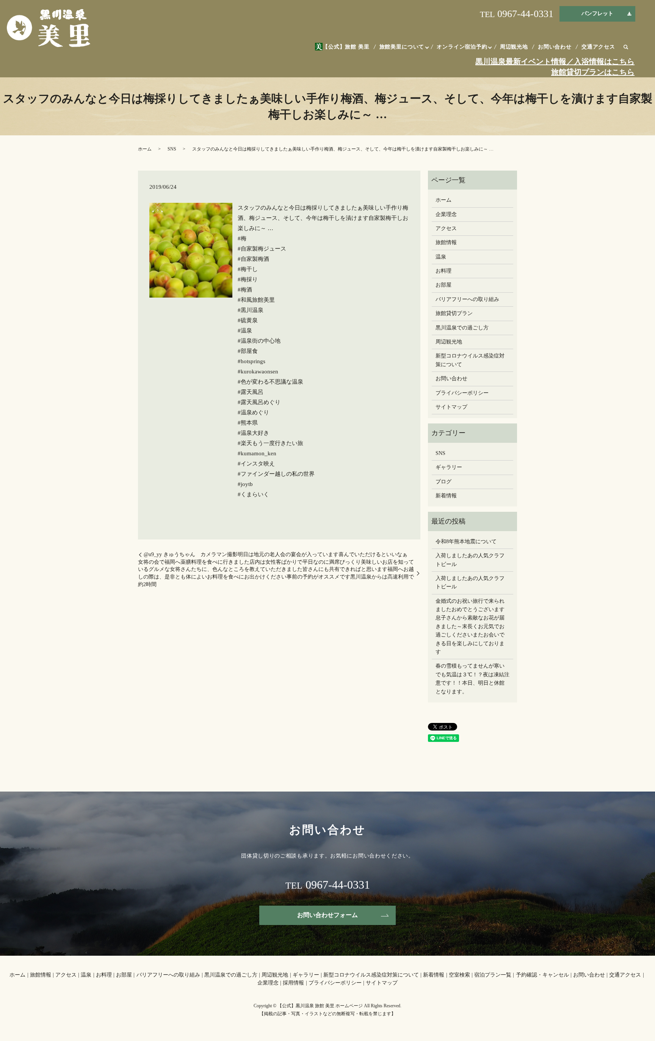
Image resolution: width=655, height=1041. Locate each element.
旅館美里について (402, 47)
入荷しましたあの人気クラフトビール (470, 560)
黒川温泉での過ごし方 (462, 328)
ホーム (145, 149)
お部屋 (443, 285)
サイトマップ (451, 407)
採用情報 (293, 983)
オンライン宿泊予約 (462, 47)
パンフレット (597, 13)
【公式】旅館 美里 (346, 47)
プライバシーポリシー (462, 393)
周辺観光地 (514, 47)
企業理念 (446, 214)
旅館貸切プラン (454, 313)
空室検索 (459, 975)
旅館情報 (446, 242)
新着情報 (446, 496)
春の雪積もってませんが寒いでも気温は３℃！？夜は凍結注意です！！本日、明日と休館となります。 (472, 678)
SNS (172, 149)
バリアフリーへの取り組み (467, 299)
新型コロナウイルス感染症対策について (470, 360)
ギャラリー (449, 467)
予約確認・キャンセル (542, 975)
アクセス (446, 228)
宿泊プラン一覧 (492, 975)
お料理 (443, 271)
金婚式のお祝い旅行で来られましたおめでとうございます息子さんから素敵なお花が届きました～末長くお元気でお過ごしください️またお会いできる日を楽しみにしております (470, 626)
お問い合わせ (555, 47)
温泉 (441, 257)
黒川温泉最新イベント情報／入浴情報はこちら (555, 61)
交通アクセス (598, 47)
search (625, 47)
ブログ (443, 481)
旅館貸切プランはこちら (593, 72)
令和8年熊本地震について (466, 541)
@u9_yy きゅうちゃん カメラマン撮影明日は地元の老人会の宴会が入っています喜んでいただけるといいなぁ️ (275, 554)
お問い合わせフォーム (327, 915)
